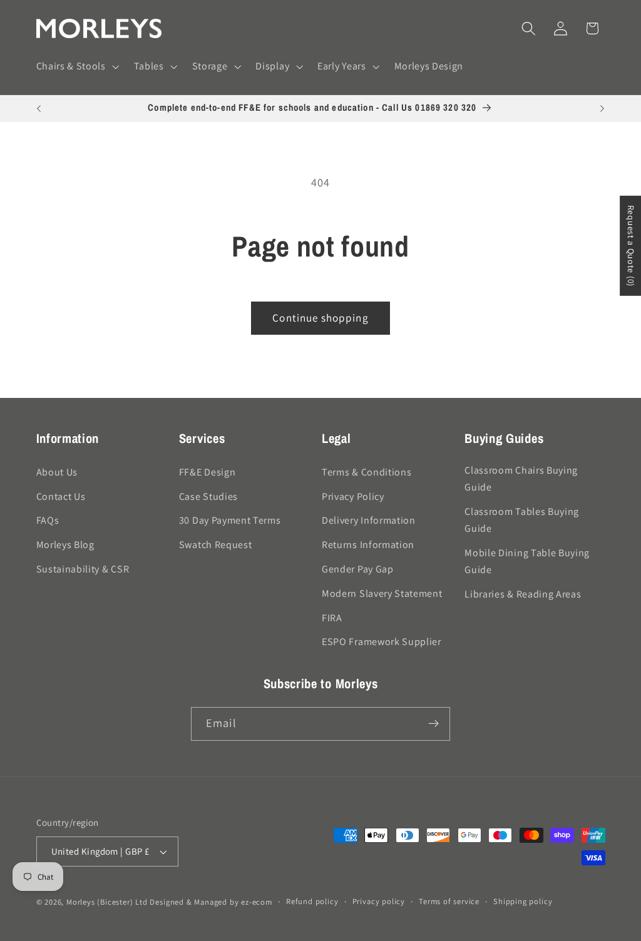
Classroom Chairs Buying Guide (521, 479)
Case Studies (208, 496)
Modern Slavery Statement (382, 593)
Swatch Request (215, 544)
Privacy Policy (353, 496)
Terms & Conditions (366, 472)
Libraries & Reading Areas (522, 594)
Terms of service (449, 901)
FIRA (332, 617)
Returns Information (368, 544)
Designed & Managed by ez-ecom (211, 902)
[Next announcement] (602, 109)
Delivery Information (369, 520)
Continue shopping (320, 317)
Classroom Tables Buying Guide (521, 520)
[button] (76, 67)
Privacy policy (378, 901)
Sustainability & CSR (83, 569)
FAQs (47, 520)
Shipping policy (522, 901)
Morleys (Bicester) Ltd (107, 902)
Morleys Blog (65, 544)
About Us (57, 472)
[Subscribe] (433, 724)
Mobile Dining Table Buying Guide (527, 561)
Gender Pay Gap (358, 569)
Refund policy (312, 901)
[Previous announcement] (39, 109)
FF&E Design (207, 472)
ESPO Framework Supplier (381, 641)
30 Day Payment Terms (230, 520)
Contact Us (61, 496)
